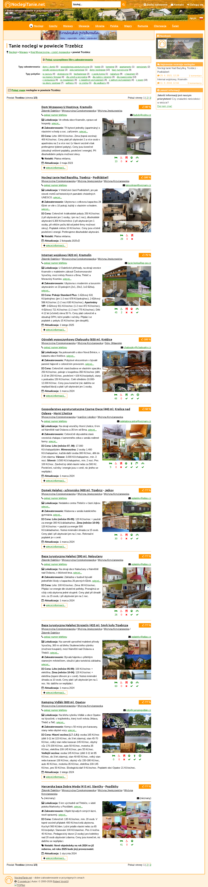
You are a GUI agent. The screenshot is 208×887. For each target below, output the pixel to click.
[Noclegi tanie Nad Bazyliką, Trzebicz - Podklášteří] (126, 210)
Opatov (80, 702)
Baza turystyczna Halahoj (64, 556)
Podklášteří (100, 177)
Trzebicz (85, 177)
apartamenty (125, 67)
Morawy (68, 25)
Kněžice (106, 339)
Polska (114, 25)
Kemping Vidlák (57, 702)
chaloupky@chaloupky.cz (137, 347)
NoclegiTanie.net (23, 877)
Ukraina (99, 25)
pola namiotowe (77, 70)
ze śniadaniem (67, 80)
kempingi (110, 67)
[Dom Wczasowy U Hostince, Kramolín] (126, 136)
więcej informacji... (55, 167)
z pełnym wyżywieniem (120, 80)
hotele (97, 67)
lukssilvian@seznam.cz (138, 185)
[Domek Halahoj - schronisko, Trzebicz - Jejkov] (126, 516)
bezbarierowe (80, 74)
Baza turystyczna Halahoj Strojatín (70, 625)
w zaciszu (47, 74)
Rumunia (143, 25)
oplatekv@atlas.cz (141, 498)
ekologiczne (63, 74)
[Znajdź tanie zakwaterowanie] (123, 4)
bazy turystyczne (120, 70)
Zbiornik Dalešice (50, 110)
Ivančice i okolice (87, 417)
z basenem (130, 74)
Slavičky (97, 786)
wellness (70, 83)
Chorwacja (160, 25)
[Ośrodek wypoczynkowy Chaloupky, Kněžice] (126, 371)
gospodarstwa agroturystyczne (75, 67)
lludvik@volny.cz (142, 115)
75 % (148, 255)
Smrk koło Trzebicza (114, 625)
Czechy (53, 25)
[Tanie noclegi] (9, 880)
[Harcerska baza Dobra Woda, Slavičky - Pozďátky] (126, 819)
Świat (175, 25)
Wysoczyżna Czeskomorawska (79, 110)
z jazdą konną (98, 74)
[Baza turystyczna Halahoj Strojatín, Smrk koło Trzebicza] (126, 659)
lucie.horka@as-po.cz (139, 263)
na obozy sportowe (51, 83)
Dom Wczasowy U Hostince (59, 107)
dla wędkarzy (100, 83)
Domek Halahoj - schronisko (65, 490)
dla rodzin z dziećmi (102, 77)
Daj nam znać (164, 106)
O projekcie (24, 881)
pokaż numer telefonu (55, 115)
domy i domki (49, 67)
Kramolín (86, 107)
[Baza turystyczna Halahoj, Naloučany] (126, 587)
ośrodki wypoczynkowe (53, 70)
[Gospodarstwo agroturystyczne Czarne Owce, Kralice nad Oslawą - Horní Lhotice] (126, 442)
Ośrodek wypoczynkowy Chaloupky (70, 339)
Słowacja (84, 25)
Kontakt (178, 4)
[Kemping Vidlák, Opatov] (126, 733)
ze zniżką (83, 83)
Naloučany (95, 556)
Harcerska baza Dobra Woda (66, 786)
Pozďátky (111, 786)
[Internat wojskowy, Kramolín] (126, 286)
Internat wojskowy (59, 255)
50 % (148, 409)
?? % (147, 490)
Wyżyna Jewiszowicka (110, 110)
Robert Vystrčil (60, 881)
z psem (139, 80)
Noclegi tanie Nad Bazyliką (59, 177)
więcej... (56, 123)
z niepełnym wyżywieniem (91, 80)
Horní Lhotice (63, 413)
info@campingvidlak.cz (138, 710)
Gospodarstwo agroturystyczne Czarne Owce (77, 409)
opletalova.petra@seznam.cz (135, 421)
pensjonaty (142, 67)
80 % (148, 107)
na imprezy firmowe (52, 77)
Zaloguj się (196, 4)
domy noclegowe (97, 70)
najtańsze (114, 74)
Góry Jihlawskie (113, 343)
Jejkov (109, 490)
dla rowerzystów (124, 77)
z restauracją (49, 80)
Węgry (128, 25)
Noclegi (38, 25)
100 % (147, 177)
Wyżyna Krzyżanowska (116, 181)
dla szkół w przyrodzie (76, 77)
